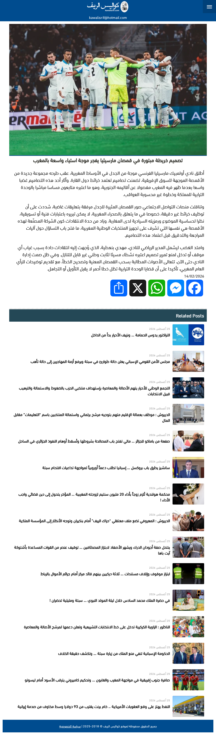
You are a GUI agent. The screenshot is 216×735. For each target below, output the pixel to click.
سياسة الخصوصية (70, 726)
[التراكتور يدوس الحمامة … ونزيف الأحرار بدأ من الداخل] (108, 335)
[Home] (108, 6)
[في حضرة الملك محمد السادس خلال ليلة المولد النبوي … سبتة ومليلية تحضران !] (108, 600)
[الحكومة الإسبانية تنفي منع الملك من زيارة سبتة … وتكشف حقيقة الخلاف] (108, 653)
